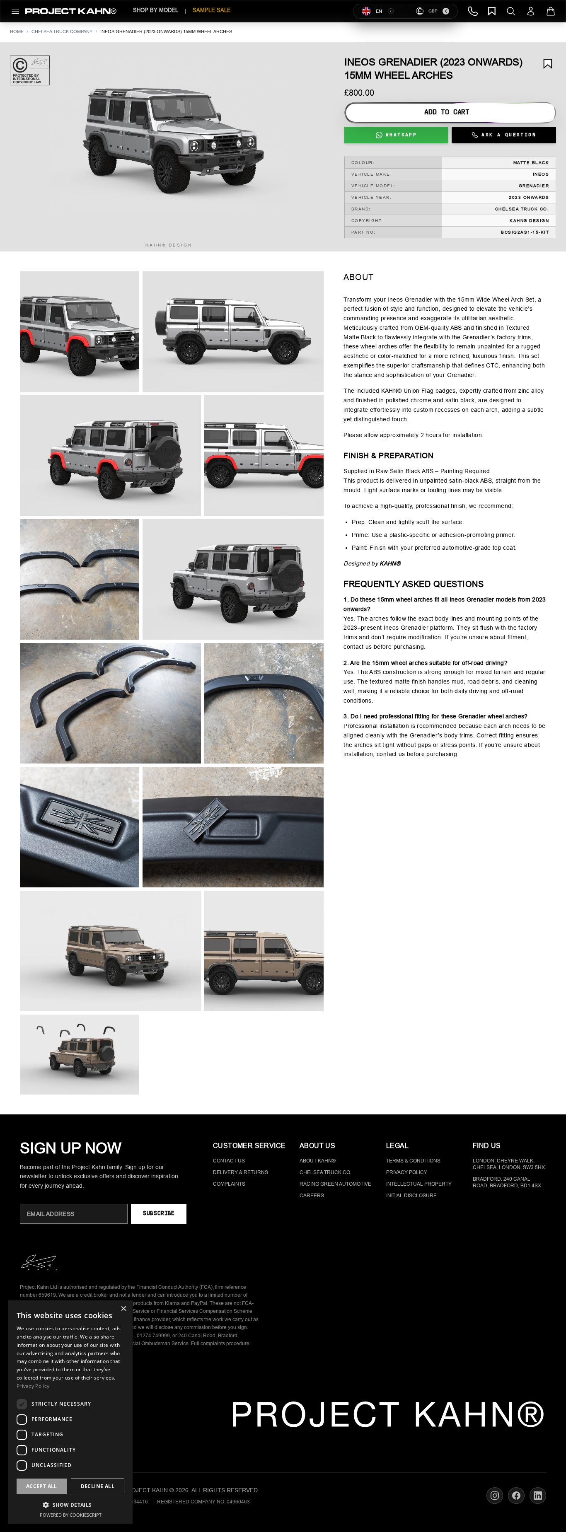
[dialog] (70, 1412)
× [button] (123, 1309)
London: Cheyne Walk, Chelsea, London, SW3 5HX (509, 1164)
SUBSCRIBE (158, 1213)
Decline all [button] (97, 1486)
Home (17, 31)
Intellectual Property (419, 1184)
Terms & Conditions (413, 1161)
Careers (312, 1196)
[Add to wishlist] (547, 64)
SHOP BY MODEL (155, 10)
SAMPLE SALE (212, 10)
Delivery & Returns (240, 1172)
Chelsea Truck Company (61, 31)
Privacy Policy (406, 1172)
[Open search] (511, 11)
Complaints (229, 1184)
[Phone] (473, 11)
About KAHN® (318, 1161)
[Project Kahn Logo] (70, 11)
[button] (169, 135)
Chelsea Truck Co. (325, 1172)
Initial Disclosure (411, 1196)
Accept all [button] (41, 1486)
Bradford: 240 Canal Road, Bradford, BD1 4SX (507, 1182)
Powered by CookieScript (71, 1515)
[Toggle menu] (15, 11)
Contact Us (229, 1161)
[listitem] (79, 331)
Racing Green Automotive (335, 1184)
